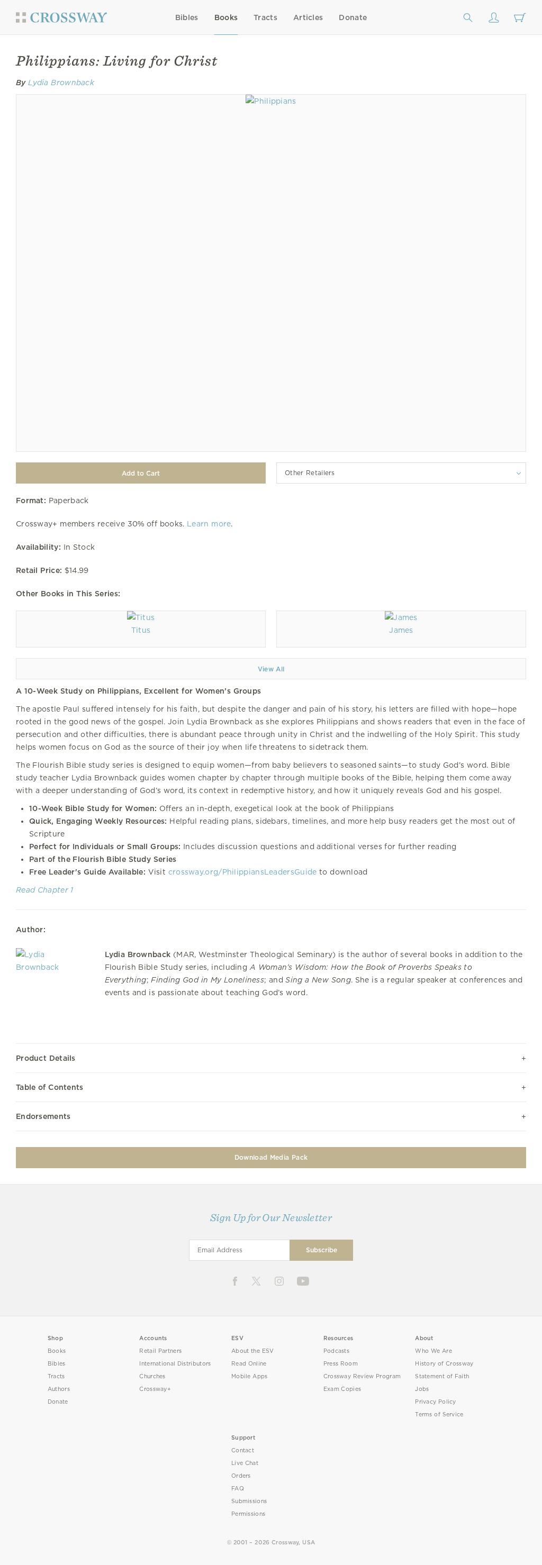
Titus (141, 630)
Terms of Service (439, 1414)
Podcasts (336, 1351)
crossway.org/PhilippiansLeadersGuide (242, 872)
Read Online (249, 1363)
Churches (152, 1376)
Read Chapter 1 (45, 890)
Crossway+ (155, 1389)
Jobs (422, 1389)
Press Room (340, 1363)
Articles (308, 17)
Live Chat (244, 1463)
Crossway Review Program (362, 1376)
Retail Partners (160, 1351)
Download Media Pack (271, 1157)
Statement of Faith (442, 1376)
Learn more (209, 524)
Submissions (249, 1501)
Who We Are (433, 1351)
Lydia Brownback (61, 82)
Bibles (186, 17)
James (401, 630)
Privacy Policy (435, 1401)
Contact (242, 1450)
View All (271, 669)
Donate (353, 17)
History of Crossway (444, 1363)
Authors (59, 1389)
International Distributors (175, 1363)
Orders (241, 1475)
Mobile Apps (249, 1376)
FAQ (237, 1488)
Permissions (248, 1514)
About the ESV (252, 1351)
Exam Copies (342, 1389)
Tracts (265, 17)
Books (226, 17)
